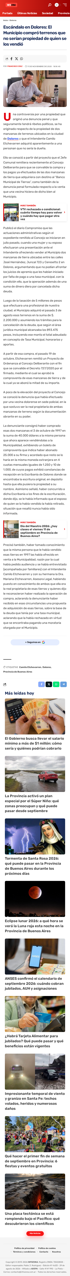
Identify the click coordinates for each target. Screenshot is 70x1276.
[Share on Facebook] (11, 58)
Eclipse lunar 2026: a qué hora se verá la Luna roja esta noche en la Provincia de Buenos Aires (34, 926)
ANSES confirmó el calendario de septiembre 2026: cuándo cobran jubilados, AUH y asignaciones (34, 983)
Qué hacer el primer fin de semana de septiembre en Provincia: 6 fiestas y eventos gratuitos (35, 1161)
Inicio (5, 20)
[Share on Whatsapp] (21, 58)
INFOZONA (33, 1262)
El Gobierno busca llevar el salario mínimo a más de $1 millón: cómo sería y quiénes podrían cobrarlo (34, 743)
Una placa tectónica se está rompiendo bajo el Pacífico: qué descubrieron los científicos (32, 1218)
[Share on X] (16, 58)
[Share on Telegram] (63, 684)
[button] (49, 4)
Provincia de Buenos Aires (17, 671)
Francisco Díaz (14, 66)
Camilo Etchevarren (30, 667)
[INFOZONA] (11, 4)
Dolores (13, 20)
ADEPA (34, 1269)
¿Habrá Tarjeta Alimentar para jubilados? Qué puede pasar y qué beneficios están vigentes (34, 1041)
